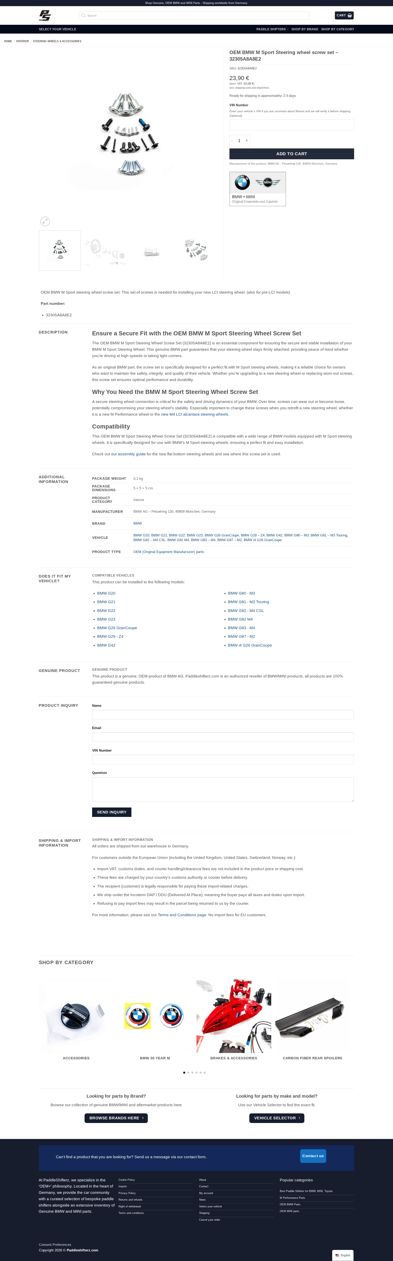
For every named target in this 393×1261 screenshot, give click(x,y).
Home (8, 41)
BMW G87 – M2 (229, 540)
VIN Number (238, 105)
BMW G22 (177, 535)
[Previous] (47, 138)
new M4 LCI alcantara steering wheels (194, 414)
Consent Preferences (55, 1245)
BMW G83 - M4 (241, 628)
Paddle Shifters (271, 29)
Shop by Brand (304, 29)
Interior (22, 41)
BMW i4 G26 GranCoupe (263, 540)
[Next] (208, 138)
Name (96, 705)
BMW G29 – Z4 (252, 535)
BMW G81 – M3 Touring (329, 535)
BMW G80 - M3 (241, 593)
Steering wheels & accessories (57, 41)
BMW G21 (159, 535)
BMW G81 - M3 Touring (248, 602)
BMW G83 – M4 (203, 540)
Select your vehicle (57, 29)
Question (99, 773)
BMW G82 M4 (178, 540)
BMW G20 (141, 535)
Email (96, 728)
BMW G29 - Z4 (110, 636)
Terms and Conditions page (182, 915)
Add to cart (291, 153)
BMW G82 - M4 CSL (246, 610)
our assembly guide (128, 454)
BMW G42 (274, 535)
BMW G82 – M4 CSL (149, 540)
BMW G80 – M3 (296, 535)
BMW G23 (195, 535)
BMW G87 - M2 (241, 636)
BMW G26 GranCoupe (222, 535)
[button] (45, 221)
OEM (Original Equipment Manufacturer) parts (168, 552)
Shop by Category (337, 29)
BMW (137, 523)
